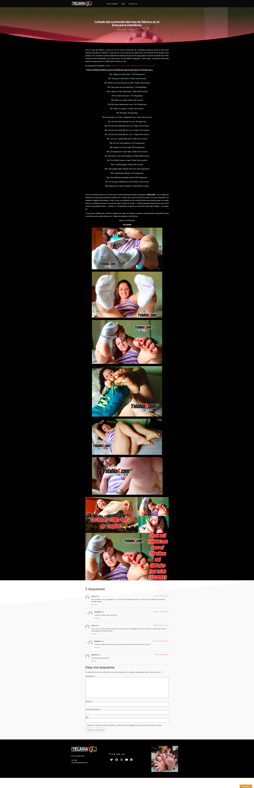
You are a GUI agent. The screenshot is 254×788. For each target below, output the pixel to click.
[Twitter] (111, 759)
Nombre (89, 701)
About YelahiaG (112, 4)
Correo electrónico (93, 709)
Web (87, 717)
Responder (94, 604)
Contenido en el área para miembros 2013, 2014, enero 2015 (132, 66)
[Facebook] (131, 759)
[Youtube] (126, 759)
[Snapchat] (116, 759)
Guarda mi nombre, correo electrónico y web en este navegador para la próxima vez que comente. (124, 725)
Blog (123, 4)
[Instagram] (121, 759)
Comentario (90, 676)
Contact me (133, 4)
